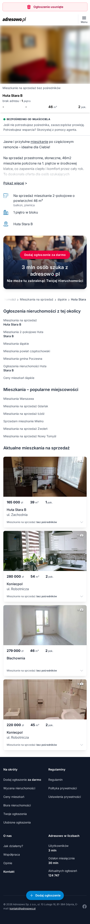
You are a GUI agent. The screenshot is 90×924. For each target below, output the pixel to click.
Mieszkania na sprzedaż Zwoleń (25, 428)
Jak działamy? (13, 846)
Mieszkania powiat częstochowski (26, 351)
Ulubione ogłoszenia (17, 822)
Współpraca (11, 854)
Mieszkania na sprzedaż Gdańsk (25, 406)
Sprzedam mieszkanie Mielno (23, 421)
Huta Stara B (80, 299)
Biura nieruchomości (17, 805)
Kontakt (8, 871)
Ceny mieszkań (13, 796)
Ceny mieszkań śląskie (18, 378)
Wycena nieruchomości (19, 788)
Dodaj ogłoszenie (22, 779)
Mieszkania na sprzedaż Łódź (24, 413)
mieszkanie (39, 142)
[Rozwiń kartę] (81, 522)
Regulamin (55, 779)
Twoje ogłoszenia (15, 814)
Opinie (7, 863)
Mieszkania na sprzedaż (36, 299)
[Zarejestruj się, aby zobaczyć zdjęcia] (45, 54)
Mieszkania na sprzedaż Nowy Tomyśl (29, 436)
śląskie (62, 299)
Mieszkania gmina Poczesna (22, 358)
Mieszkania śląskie (16, 343)
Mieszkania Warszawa (18, 398)
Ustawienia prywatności (64, 796)
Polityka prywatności (62, 788)
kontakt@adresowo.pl (23, 908)
